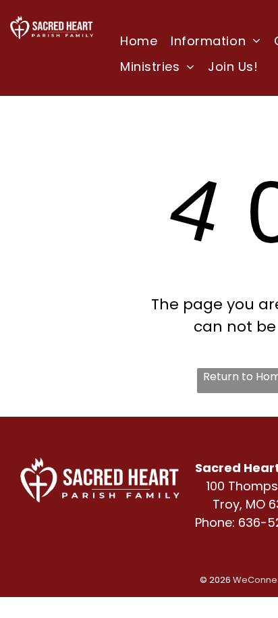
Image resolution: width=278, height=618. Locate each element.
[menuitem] (138, 40)
